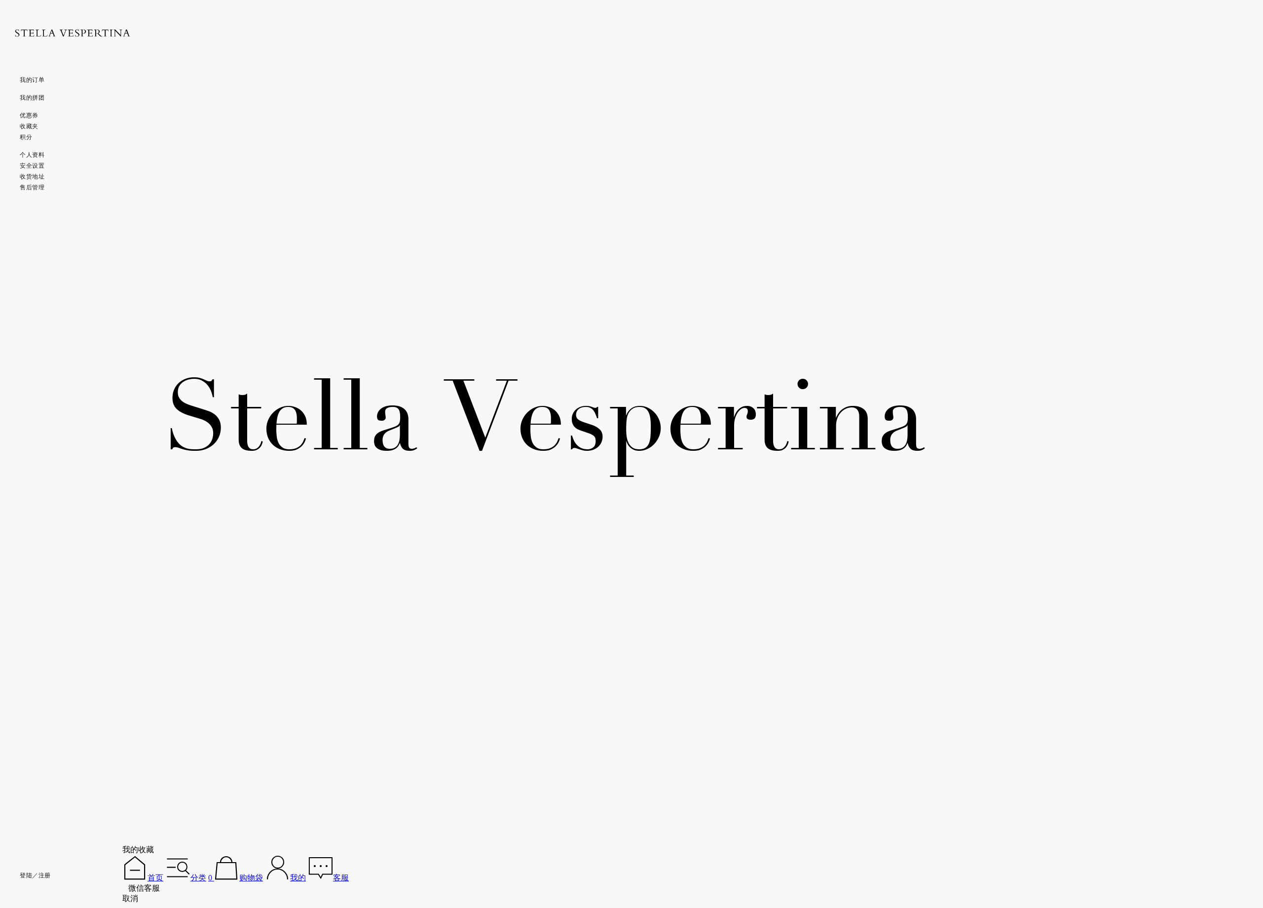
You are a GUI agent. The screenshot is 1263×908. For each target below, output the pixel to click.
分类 (198, 877)
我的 (298, 877)
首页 (155, 877)
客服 (341, 877)
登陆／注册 (35, 875)
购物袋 (251, 877)
